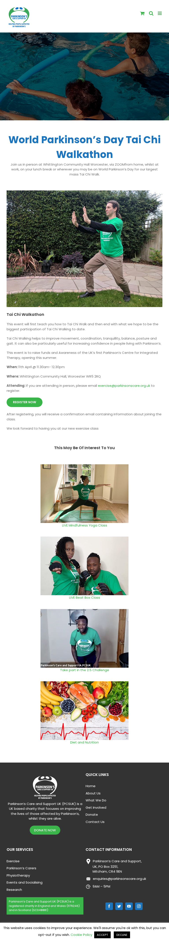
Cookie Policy (81, 934)
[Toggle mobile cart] (142, 13)
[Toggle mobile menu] (160, 13)
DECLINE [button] (121, 935)
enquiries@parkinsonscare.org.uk (119, 878)
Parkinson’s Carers (21, 868)
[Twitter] (119, 906)
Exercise (13, 861)
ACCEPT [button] (102, 935)
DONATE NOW (45, 830)
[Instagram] (139, 906)
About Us (93, 793)
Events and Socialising (24, 882)
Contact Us (95, 821)
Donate (92, 814)
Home (91, 786)
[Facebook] (109, 906)
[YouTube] (129, 906)
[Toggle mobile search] (151, 13)
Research (14, 889)
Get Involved (96, 807)
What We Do (96, 800)
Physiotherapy (18, 875)
